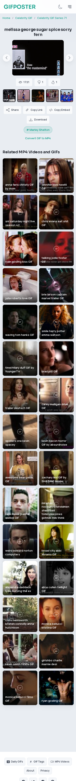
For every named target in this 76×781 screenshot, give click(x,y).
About (30, 770)
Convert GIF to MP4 (38, 138)
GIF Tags (39, 761)
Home (6, 18)
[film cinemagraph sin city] (9, 95)
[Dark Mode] (60, 7)
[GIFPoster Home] (20, 7)
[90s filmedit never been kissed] (52, 95)
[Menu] (69, 7)
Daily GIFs (17, 761)
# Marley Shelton (38, 130)
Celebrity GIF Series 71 (52, 18)
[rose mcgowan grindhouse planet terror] (38, 95)
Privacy (45, 770)
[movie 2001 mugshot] (66, 95)
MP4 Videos (62, 761)
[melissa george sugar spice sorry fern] (23, 95)
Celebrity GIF (23, 18)
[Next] (69, 58)
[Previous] (7, 58)
